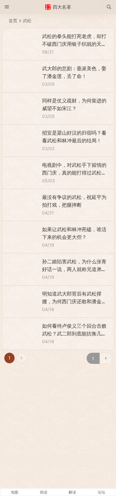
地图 (14, 492)
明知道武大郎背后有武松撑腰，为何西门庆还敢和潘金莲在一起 (74, 301)
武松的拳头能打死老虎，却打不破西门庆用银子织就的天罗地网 (74, 44)
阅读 (43, 492)
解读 (72, 492)
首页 (13, 20)
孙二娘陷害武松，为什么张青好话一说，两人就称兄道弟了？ (74, 269)
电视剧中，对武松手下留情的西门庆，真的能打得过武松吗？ (74, 172)
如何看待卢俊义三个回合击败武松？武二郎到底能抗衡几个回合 (74, 333)
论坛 (101, 492)
